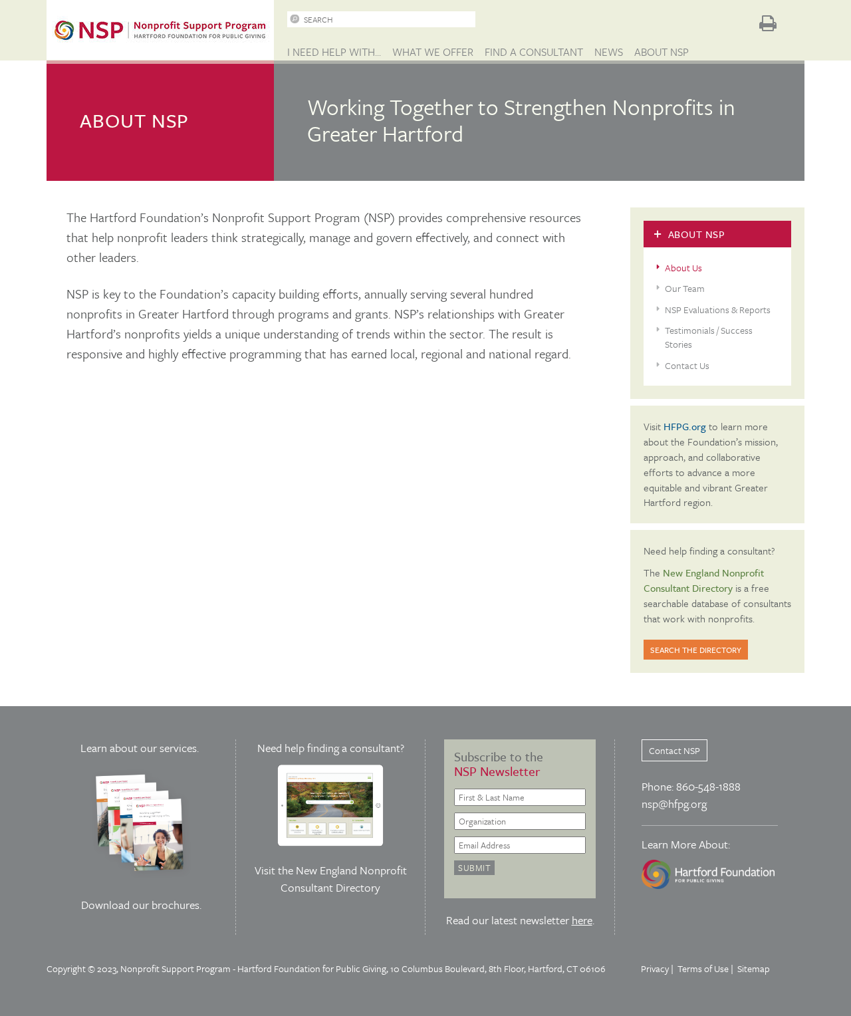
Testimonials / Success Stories (709, 337)
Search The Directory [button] (695, 650)
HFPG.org (685, 426)
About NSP (661, 52)
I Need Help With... (334, 52)
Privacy (655, 968)
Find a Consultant (534, 52)
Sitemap (753, 968)
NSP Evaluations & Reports (718, 310)
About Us (683, 268)
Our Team (685, 288)
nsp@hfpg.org (674, 803)
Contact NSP (674, 750)
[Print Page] (768, 23)
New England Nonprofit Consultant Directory (344, 879)
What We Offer (432, 52)
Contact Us (687, 365)
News (608, 52)
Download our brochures (140, 904)
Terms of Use (703, 968)
